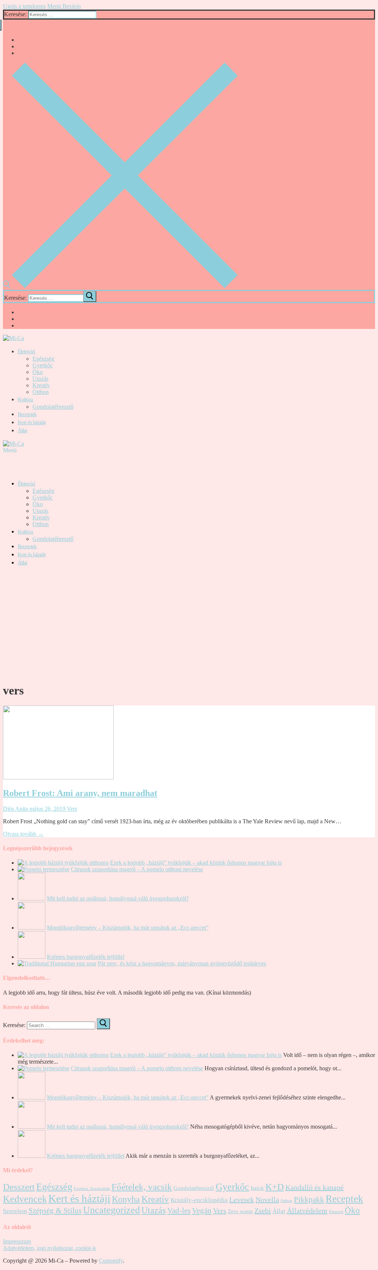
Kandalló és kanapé (314, 1187)
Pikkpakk (309, 1199)
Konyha (126, 1199)
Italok (257, 1188)
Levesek (241, 1199)
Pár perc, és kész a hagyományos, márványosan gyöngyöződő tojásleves (182, 963)
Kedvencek (25, 1199)
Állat (278, 1211)
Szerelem (15, 1211)
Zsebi (262, 1210)
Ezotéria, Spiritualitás (92, 1189)
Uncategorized (111, 1210)
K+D (274, 1187)
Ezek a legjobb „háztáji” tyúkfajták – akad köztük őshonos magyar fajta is (196, 862)
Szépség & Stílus (55, 1210)
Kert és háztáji (79, 1198)
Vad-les (178, 1210)
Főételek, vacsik (141, 1186)
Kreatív (155, 1199)
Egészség (54, 1186)
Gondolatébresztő (193, 1188)
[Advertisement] (189, 624)
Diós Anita (15, 809)
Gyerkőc (232, 1186)
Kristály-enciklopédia (199, 1200)
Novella (267, 1199)
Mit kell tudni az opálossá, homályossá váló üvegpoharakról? (118, 898)
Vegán (202, 1210)
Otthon (286, 1201)
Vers (71, 809)
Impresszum (17, 1241)
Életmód (336, 1212)
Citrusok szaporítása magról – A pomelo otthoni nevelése (137, 869)
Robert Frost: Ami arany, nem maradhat (80, 793)
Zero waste (240, 1211)
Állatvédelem (307, 1210)
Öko (352, 1210)
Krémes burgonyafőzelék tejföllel (85, 957)
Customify (111, 1260)
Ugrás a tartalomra (24, 6)
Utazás (153, 1210)
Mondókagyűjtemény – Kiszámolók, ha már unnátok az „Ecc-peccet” (128, 927)
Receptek (344, 1198)
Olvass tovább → (23, 834)
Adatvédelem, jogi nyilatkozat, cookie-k (49, 1248)
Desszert (19, 1187)
